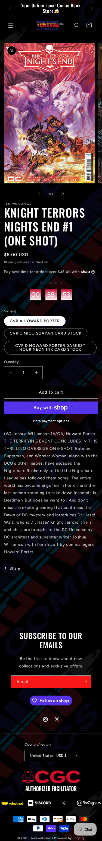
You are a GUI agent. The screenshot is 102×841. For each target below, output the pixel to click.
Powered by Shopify (69, 838)
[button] (11, 25)
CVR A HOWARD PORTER (35, 321)
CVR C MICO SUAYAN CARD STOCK (46, 333)
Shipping (10, 262)
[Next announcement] (92, 8)
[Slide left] (39, 193)
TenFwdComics (41, 838)
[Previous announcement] (10, 8)
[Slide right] (63, 193)
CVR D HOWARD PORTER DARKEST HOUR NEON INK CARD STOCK (50, 347)
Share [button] (15, 568)
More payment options (51, 421)
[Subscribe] (85, 681)
